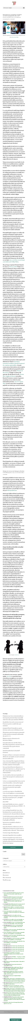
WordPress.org (6, 880)
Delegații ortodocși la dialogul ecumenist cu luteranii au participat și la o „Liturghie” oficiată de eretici (14, 797)
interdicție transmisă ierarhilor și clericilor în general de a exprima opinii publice (13, 363)
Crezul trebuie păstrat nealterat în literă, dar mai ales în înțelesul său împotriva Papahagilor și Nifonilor (13, 818)
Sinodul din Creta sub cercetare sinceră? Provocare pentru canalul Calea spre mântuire (13, 724)
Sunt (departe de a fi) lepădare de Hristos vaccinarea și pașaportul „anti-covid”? (12, 15)
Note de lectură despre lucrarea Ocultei (14, 959)
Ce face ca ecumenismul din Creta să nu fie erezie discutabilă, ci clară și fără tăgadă (14, 923)
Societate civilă (20, 472)
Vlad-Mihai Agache (7, 472)
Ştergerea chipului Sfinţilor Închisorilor (12, 976)
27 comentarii (11, 19)
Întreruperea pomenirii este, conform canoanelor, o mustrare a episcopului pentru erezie (14, 986)
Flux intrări (6, 875)
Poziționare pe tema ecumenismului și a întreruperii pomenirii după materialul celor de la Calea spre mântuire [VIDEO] (13, 717)
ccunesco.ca (17, 654)
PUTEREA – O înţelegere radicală (18, 956)
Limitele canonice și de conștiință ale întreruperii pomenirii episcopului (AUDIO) (12, 787)
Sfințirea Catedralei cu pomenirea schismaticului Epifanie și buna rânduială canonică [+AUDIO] (13, 954)
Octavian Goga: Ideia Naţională (11, 833)
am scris (9, 676)
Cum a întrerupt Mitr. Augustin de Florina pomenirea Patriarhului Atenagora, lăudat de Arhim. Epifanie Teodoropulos (13, 762)
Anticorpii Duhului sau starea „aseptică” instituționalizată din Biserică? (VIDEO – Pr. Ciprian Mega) (14, 806)
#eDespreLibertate (12, 490)
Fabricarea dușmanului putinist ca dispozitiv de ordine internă (14, 962)
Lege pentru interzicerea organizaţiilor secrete (13, 965)
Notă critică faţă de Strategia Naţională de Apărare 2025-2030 (13, 1003)
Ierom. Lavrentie (7, 17)
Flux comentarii (7, 877)
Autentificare (6, 873)
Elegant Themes (10, 1012)
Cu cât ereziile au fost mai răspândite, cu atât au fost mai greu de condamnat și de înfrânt (13, 776)
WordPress (22, 1012)
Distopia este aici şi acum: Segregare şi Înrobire (13, 471)
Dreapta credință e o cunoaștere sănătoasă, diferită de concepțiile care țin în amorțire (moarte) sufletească (14, 756)
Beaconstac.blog (15, 37)
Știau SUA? (5, 802)
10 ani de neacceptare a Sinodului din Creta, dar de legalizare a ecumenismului (14, 930)
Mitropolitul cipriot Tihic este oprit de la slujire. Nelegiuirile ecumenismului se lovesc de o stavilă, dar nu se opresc (13, 968)
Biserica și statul (13, 267)
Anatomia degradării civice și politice (12, 835)
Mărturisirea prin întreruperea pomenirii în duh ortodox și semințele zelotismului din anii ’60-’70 (13, 734)
